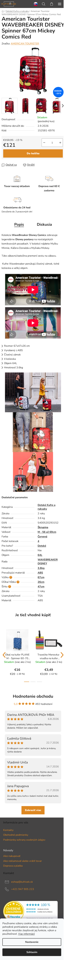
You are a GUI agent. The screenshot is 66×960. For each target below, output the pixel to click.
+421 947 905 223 (22, 889)
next (62, 655)
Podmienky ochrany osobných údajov (24, 840)
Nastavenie (31, 942)
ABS (40, 572)
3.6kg (41, 568)
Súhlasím (31, 952)
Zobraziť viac (33, 810)
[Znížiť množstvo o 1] (44, 143)
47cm (41, 586)
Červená (42, 536)
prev (4, 655)
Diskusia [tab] (44, 224)
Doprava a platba (13, 866)
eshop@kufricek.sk (22, 882)
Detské (42, 546)
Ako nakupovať (11, 856)
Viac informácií (26, 934)
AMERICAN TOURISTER (25, 43)
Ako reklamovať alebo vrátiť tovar (22, 861)
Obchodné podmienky (15, 835)
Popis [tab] (19, 224)
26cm (41, 582)
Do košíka (33, 153)
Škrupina (43, 527)
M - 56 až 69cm (47, 532)
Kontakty (8, 830)
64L (40, 555)
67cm (41, 577)
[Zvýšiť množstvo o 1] (60, 143)
